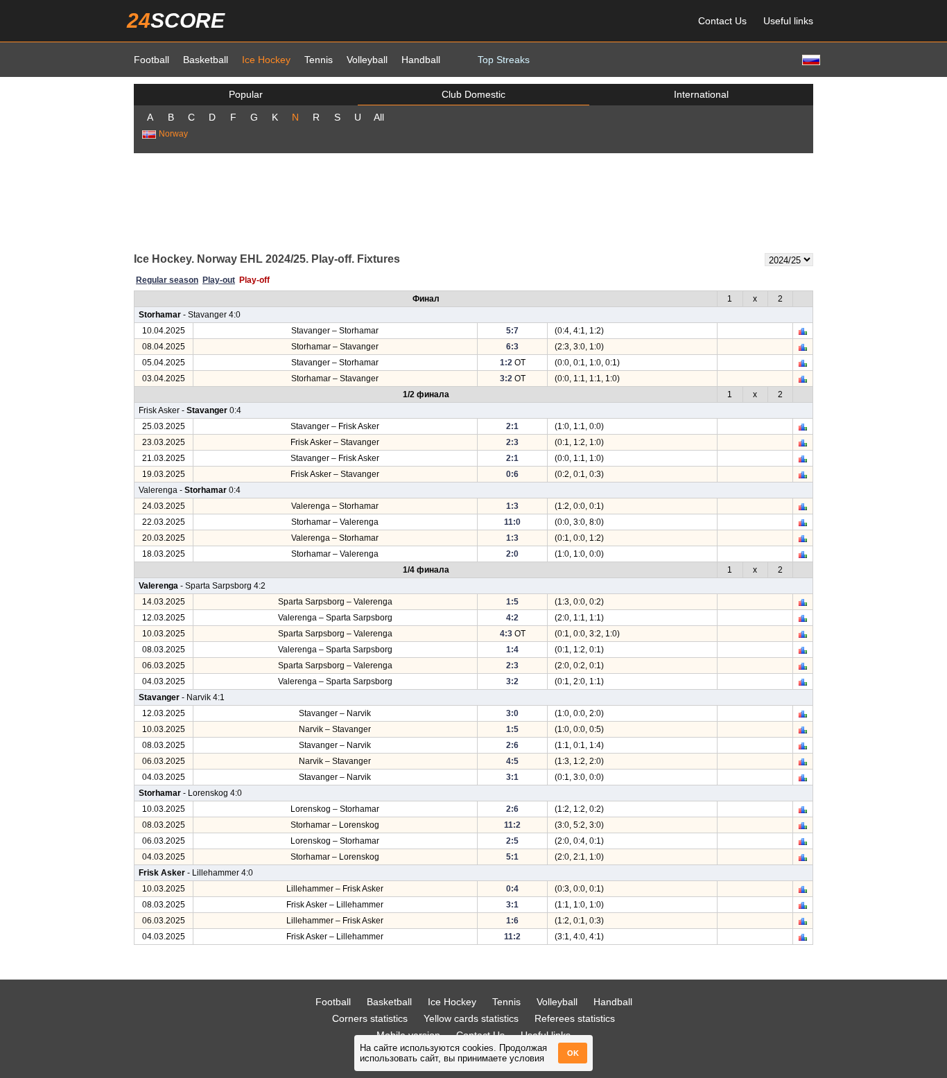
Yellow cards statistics (471, 1018)
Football (151, 59)
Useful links (788, 20)
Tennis (318, 59)
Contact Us (722, 20)
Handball (420, 59)
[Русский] (809, 59)
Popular (246, 94)
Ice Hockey (266, 59)
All (379, 117)
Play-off (254, 280)
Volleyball (367, 59)
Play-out (218, 280)
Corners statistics (370, 1018)
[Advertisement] (473, 201)
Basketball (205, 59)
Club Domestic (473, 94)
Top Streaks (504, 59)
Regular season (167, 280)
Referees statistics (575, 1018)
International (701, 94)
